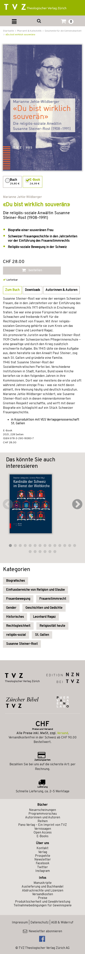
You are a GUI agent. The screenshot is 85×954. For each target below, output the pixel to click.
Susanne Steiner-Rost (22, 644)
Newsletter (42, 860)
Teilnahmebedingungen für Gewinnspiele (43, 906)
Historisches (15, 617)
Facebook (42, 863)
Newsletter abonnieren (44, 931)
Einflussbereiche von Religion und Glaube (35, 590)
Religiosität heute (52, 626)
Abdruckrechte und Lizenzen (42, 891)
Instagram (42, 871)
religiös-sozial (16, 635)
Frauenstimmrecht (52, 599)
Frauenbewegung (18, 599)
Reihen (43, 821)
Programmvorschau (42, 814)
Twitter (42, 867)
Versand (62, 733)
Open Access (43, 833)
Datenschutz (39, 923)
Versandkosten (42, 894)
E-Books (42, 836)
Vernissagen (42, 829)
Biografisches (15, 581)
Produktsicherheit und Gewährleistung (42, 902)
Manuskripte (43, 883)
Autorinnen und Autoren (42, 818)
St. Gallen (42, 635)
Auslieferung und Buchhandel (42, 887)
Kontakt (42, 848)
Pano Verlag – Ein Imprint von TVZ (42, 825)
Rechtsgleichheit (18, 626)
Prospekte (42, 856)
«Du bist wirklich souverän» (20, 34)
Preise (42, 898)
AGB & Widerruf (62, 923)
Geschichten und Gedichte (44, 608)
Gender (11, 608)
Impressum (20, 923)
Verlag (42, 852)
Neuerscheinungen (42, 810)
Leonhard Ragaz (44, 617)
